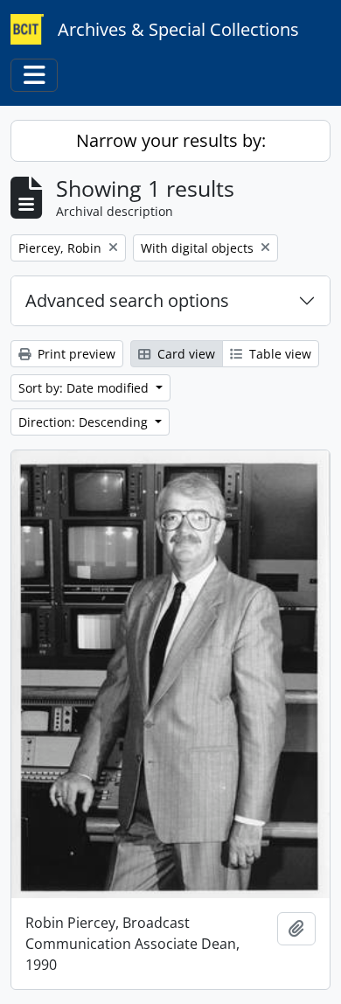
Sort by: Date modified (85, 388)
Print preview (74, 353)
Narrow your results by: (171, 140)
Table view (278, 353)
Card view (184, 353)
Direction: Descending (84, 422)
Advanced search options (127, 300)
